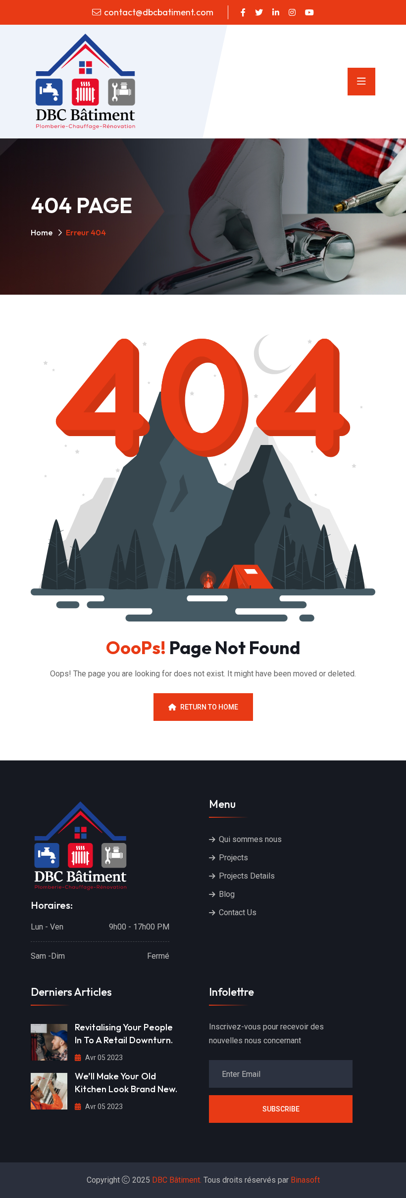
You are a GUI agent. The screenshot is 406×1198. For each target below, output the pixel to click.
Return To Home (209, 707)
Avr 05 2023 (103, 1058)
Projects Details (247, 876)
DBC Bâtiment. (177, 1180)
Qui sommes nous (250, 839)
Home (41, 232)
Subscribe (281, 1109)
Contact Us (237, 912)
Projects (233, 857)
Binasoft (305, 1180)
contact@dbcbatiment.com (158, 12)
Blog (227, 894)
